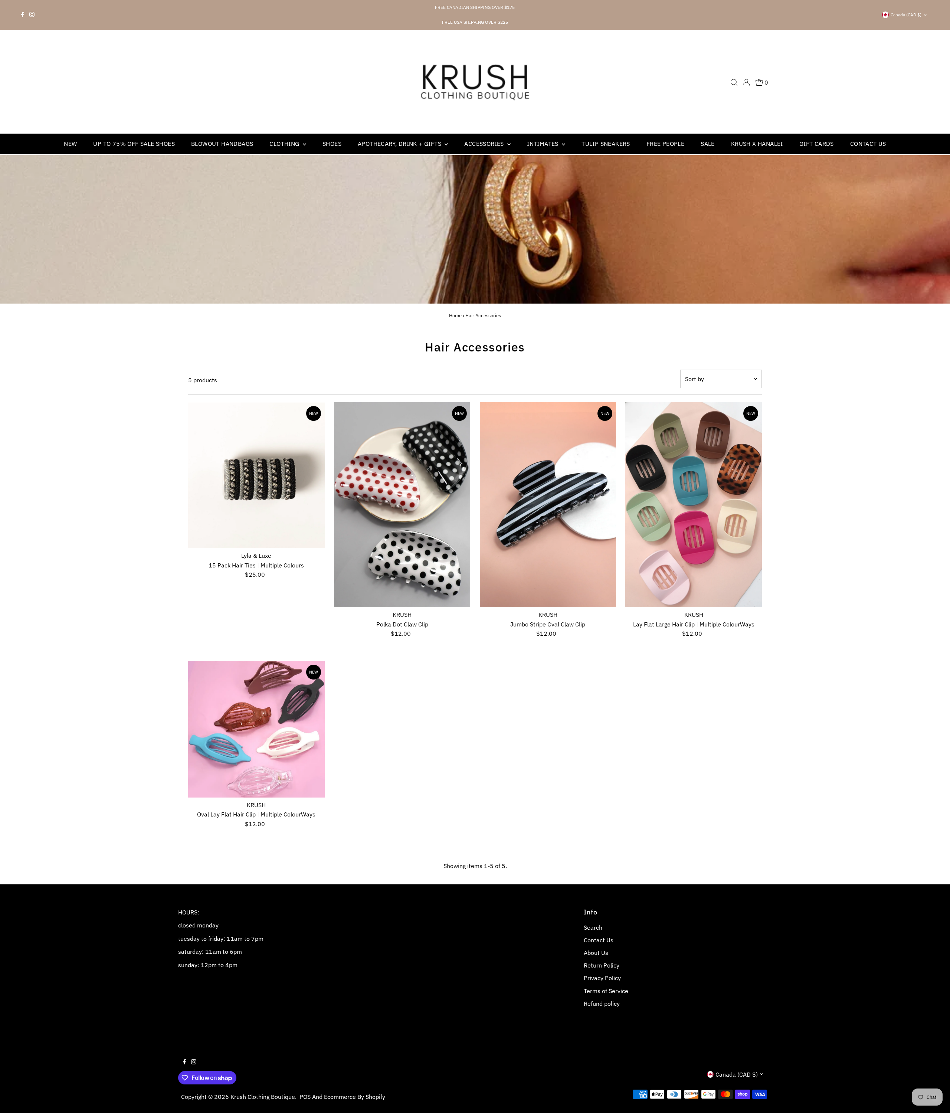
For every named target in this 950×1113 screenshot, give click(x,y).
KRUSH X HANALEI (757, 143)
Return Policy (601, 965)
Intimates (543, 143)
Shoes (331, 143)
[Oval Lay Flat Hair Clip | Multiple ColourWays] (256, 729)
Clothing (285, 143)
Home (455, 315)
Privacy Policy (602, 978)
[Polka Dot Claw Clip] (402, 504)
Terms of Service (606, 991)
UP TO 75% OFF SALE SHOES (134, 143)
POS (305, 1096)
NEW (70, 143)
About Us (596, 952)
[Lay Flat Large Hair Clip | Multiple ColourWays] (693, 504)
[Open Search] (734, 82)
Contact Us (868, 143)
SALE (708, 143)
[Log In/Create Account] (746, 82)
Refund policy (602, 1003)
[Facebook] (22, 15)
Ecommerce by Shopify (354, 1096)
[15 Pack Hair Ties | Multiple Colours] (256, 475)
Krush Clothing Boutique (262, 1096)
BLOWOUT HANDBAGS (222, 143)
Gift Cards (816, 143)
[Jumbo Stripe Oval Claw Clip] (548, 504)
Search (593, 927)
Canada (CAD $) (906, 14)
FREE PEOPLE (665, 143)
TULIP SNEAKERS (606, 143)
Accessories (484, 143)
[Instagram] (31, 15)
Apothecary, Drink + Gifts (400, 143)
